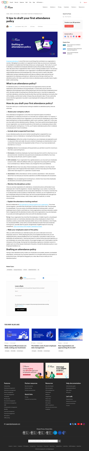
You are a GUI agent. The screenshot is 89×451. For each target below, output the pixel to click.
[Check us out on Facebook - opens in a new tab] (70, 424)
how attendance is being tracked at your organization (33, 204)
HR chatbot (48, 403)
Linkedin (73, 36)
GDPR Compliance (72, 446)
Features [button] (45, 7)
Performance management (10, 403)
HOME (7, 13)
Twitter (68, 36)
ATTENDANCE (9, 269)
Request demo (69, 399)
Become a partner (29, 386)
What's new (48, 398)
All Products (39, 2)
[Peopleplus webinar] (32, 370)
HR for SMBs (17, 13)
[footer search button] (59, 441)
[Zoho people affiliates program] (57, 370)
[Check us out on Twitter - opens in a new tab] (73, 424)
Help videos (69, 390)
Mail (27, 2)
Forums (68, 405)
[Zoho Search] (80, 2)
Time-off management (9, 394)
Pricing (59, 7)
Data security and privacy (51, 407)
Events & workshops (70, 403)
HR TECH (25, 269)
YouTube (79, 36)
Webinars (47, 394)
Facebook (65, 36)
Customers (66, 7)
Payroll (11, 2)
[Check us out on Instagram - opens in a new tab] (84, 424)
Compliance (20, 446)
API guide (68, 392)
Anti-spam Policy (33, 446)
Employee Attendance (18, 269)
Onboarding (7, 386)
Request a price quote (71, 401)
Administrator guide (70, 386)
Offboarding (7, 417)
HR (38, 269)
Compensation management (10, 407)
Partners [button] (73, 7)
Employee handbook (71, 388)
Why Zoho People (49, 386)
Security (15, 446)
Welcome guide (49, 388)
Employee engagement (9, 413)
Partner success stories (30, 390)
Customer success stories (30, 399)
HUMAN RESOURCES (32, 269)
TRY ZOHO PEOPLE (69, 26)
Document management (9, 400)
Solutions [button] (52, 7)
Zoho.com (5, 2)
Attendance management (10, 390)
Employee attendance (12, 61)
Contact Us (10, 446)
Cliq (30, 2)
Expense (22, 2)
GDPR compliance (49, 405)
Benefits (6, 409)
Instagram (71, 36)
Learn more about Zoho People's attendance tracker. (28, 226)
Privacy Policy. (21, 305)
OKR (5, 405)
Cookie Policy (65, 446)
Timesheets (6, 396)
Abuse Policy (79, 446)
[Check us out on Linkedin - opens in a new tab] (75, 424)
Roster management (8, 392)
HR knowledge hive (49, 390)
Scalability (47, 409)
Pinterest (76, 36)
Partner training (28, 388)
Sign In (85, 2)
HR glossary (48, 392)
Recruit (16, 2)
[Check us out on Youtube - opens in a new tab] (78, 424)
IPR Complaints (26, 446)
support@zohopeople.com (13, 424)
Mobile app (48, 400)
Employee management (9, 388)
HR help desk (7, 398)
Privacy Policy (46, 446)
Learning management (9, 411)
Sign (34, 2)
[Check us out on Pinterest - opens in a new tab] (81, 424)
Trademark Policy (59, 446)
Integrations (48, 396)
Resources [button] (81, 7)
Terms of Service (39, 446)
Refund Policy (52, 446)
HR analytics (7, 415)
